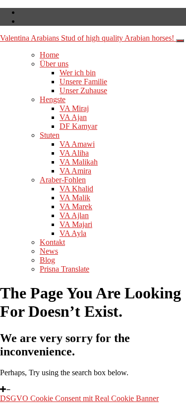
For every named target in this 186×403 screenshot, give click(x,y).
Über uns (54, 63)
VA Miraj (74, 108)
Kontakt (52, 242)
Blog (47, 260)
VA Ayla (73, 233)
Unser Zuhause (83, 90)
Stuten (50, 135)
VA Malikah (79, 162)
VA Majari (76, 224)
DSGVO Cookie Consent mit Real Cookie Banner (79, 398)
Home (49, 55)
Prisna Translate (64, 269)
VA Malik (75, 197)
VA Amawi (77, 144)
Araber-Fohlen (63, 179)
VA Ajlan (74, 215)
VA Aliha (74, 153)
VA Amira (75, 171)
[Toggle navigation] (180, 40)
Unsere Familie (83, 81)
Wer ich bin (78, 72)
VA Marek (76, 206)
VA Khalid (76, 188)
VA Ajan (73, 117)
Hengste (52, 99)
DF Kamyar (78, 126)
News (49, 251)
